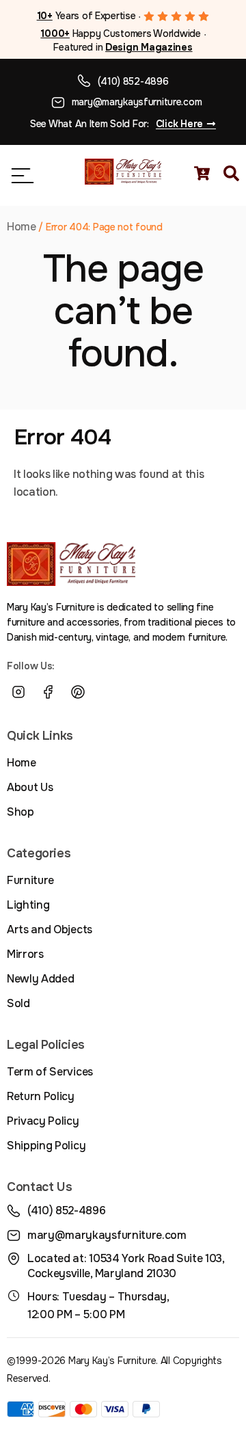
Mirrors (25, 954)
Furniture (30, 880)
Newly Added (40, 979)
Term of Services (50, 1072)
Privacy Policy (43, 1121)
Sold (18, 1003)
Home (21, 226)
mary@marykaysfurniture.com (137, 102)
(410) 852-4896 (133, 81)
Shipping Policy (46, 1145)
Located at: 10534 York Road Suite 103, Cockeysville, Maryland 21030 (125, 1266)
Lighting (28, 905)
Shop (20, 812)
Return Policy (40, 1096)
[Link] (108, 692)
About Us (30, 787)
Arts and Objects (49, 929)
